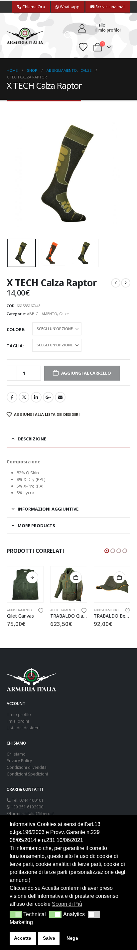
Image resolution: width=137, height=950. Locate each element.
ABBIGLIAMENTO (42, 313)
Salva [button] (49, 938)
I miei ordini (18, 721)
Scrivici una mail (109, 6)
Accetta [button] (22, 938)
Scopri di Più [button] (67, 904)
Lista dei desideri (23, 727)
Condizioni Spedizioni (27, 773)
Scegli (32, 577)
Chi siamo (16, 754)
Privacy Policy (19, 760)
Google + (48, 397)
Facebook (12, 397)
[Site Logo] (25, 36)
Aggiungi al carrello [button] (76, 577)
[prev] (115, 283)
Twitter (24, 397)
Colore (15, 329)
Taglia (15, 346)
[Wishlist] (83, 47)
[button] (68, 35)
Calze (64, 313)
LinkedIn (36, 397)
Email (60, 397)
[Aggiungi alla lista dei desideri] (41, 610)
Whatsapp (69, 6)
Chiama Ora (33, 6)
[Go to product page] (25, 584)
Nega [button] (72, 938)
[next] (125, 283)
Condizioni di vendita (27, 767)
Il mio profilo (19, 714)
